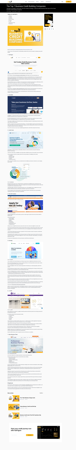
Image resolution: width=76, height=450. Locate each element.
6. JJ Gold (9, 21)
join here (29, 228)
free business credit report (12, 78)
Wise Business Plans (13, 353)
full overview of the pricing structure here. (18, 284)
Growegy (11, 259)
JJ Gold (11, 309)
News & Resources (48, 1)
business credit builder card (27, 384)
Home (26, 1)
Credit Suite (9, 149)
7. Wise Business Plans (11, 22)
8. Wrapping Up (10, 23)
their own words (10, 187)
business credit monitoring (21, 75)
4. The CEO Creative (11, 19)
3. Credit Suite (10, 18)
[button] (38, 1)
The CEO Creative (12, 212)
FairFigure (9, 73)
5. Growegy (9, 20)
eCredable (9, 115)
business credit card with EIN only (18, 88)
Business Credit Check (31, 1)
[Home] (10, 1)
